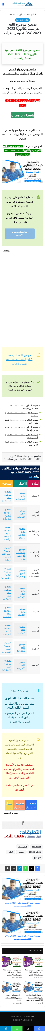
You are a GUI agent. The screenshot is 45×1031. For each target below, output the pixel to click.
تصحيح (20, 852)
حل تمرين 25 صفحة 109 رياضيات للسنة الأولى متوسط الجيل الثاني (34, 972)
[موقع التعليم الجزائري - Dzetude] (22, 4)
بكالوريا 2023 (34, 852)
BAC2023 (36, 846)
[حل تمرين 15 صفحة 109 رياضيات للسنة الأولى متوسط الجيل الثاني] (12, 961)
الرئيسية (30, 14)
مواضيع (37, 857)
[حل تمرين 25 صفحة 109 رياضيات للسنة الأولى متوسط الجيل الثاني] (33, 961)
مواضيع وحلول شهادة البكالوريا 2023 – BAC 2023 (14, 997)
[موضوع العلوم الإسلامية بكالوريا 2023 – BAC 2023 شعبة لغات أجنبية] (33, 987)
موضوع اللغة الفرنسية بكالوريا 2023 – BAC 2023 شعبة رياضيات (19, 359)
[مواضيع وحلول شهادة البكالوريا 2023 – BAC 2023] (12, 987)
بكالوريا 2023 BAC (16, 14)
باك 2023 (22, 846)
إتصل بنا (20, 789)
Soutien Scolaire (22, 1019)
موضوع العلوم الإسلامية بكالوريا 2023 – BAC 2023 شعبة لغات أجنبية (34, 997)
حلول (10, 852)
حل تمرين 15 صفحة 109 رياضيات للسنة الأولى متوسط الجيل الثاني (12, 972)
